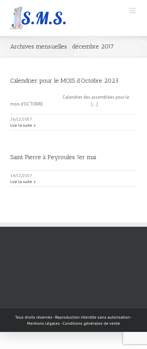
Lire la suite (21, 125)
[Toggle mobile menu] (133, 10)
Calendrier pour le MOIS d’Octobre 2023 (64, 80)
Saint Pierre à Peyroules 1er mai (53, 157)
